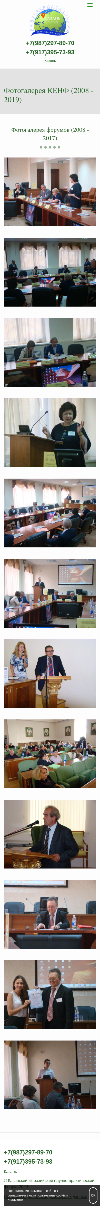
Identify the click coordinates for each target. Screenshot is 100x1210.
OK (93, 1195)
